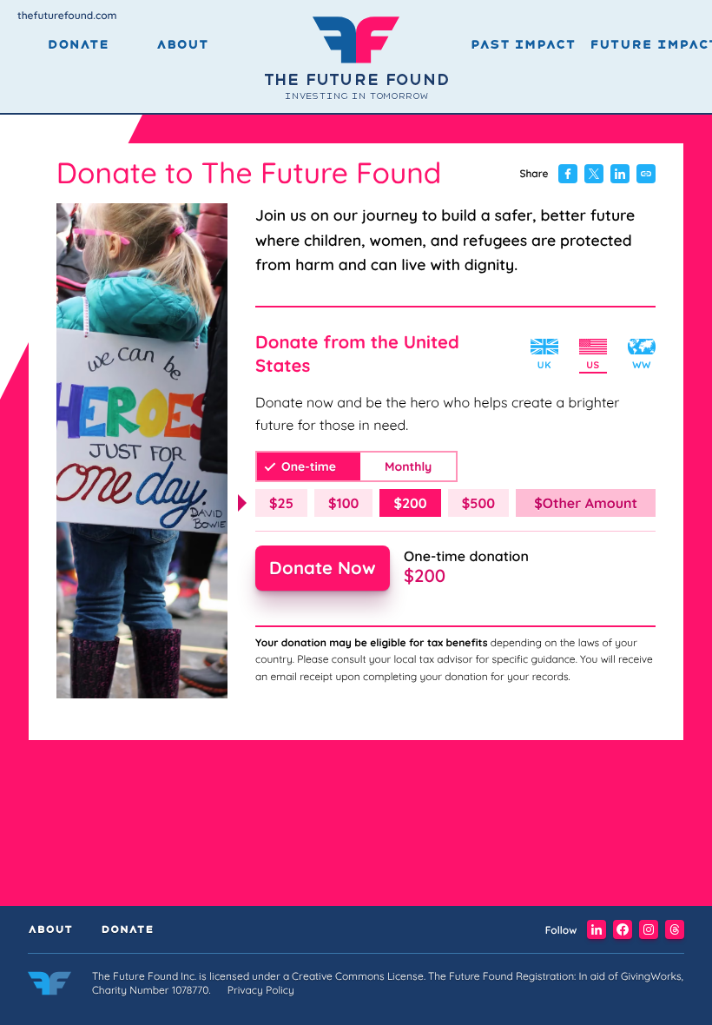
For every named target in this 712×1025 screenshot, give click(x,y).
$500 (478, 503)
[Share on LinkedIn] (620, 173)
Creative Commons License (358, 975)
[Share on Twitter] (593, 173)
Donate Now (322, 568)
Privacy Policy (260, 989)
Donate (78, 45)
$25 (281, 503)
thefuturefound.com (67, 15)
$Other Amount (585, 503)
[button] (596, 929)
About (182, 45)
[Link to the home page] (49, 986)
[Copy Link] (646, 173)
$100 (343, 503)
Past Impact (523, 45)
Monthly (408, 466)
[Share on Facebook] (567, 173)
